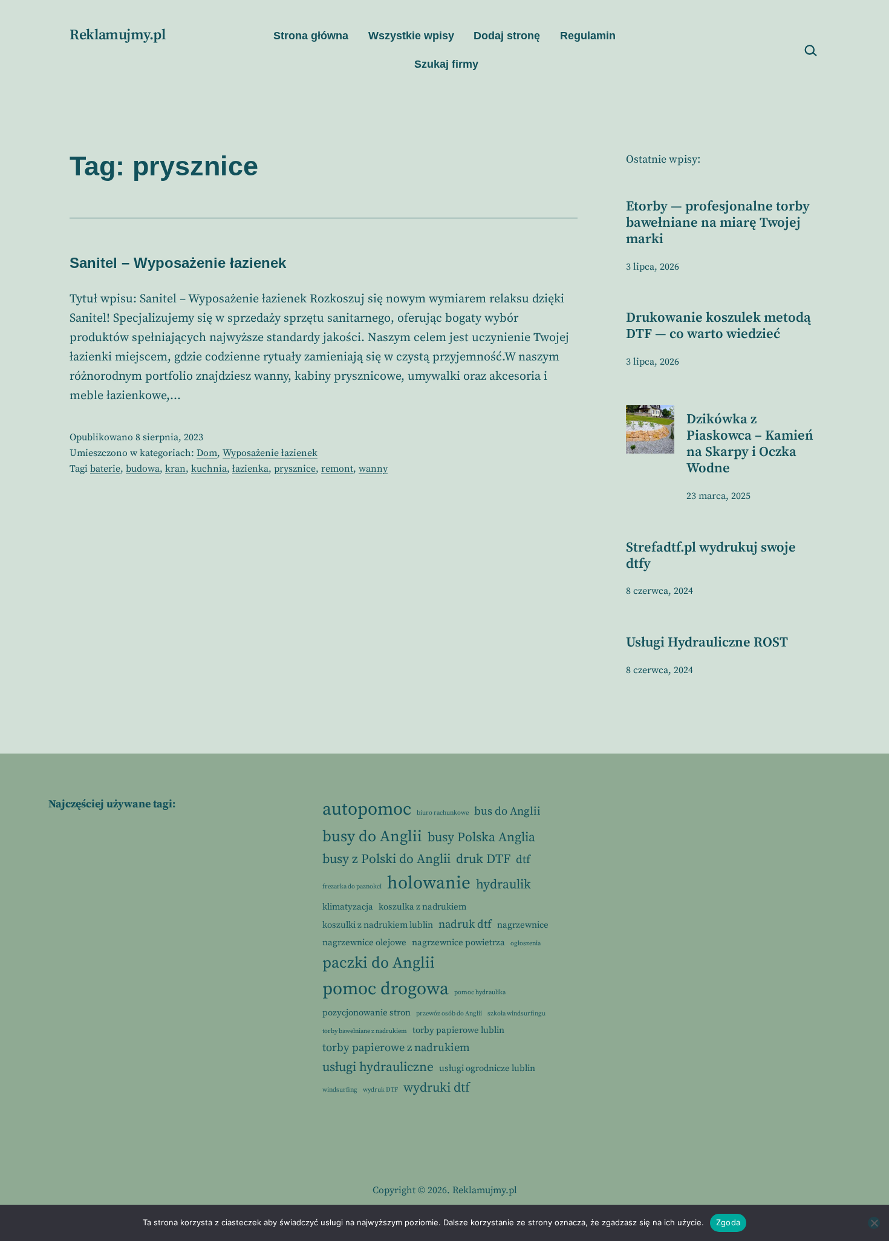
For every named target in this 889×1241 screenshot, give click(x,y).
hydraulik (503, 884)
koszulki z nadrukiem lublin (377, 925)
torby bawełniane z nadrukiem (364, 1031)
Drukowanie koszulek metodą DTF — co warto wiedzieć (718, 326)
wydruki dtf (436, 1088)
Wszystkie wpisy (411, 36)
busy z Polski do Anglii (386, 859)
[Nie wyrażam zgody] (874, 1223)
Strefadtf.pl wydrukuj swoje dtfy (711, 555)
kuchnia (209, 469)
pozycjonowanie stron (366, 1012)
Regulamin (588, 36)
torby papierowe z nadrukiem (396, 1048)
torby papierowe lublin (458, 1030)
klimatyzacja (347, 907)
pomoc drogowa (385, 989)
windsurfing (339, 1090)
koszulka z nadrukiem (422, 907)
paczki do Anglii (378, 963)
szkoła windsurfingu (516, 1013)
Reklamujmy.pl (117, 35)
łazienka (250, 469)
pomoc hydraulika (480, 992)
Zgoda (728, 1222)
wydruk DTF (380, 1090)
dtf (523, 860)
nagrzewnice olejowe (364, 942)
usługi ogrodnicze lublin (487, 1068)
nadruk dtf (465, 924)
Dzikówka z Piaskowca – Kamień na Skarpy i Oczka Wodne (749, 444)
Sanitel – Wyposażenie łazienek (178, 263)
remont (337, 469)
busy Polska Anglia (481, 837)
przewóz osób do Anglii (449, 1013)
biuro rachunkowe (443, 813)
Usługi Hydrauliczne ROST (707, 642)
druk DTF (483, 859)
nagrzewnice (523, 925)
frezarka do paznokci (352, 886)
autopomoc (366, 809)
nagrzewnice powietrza (458, 942)
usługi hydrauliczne (378, 1067)
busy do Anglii (372, 837)
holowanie (429, 883)
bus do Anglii (507, 811)
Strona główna (310, 36)
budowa (143, 469)
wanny (373, 469)
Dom (207, 453)
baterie (105, 469)
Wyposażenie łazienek (270, 453)
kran (175, 469)
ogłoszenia (525, 943)
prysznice (295, 469)
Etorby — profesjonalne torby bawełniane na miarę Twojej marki (718, 222)
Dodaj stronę (507, 36)
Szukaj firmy (446, 64)
